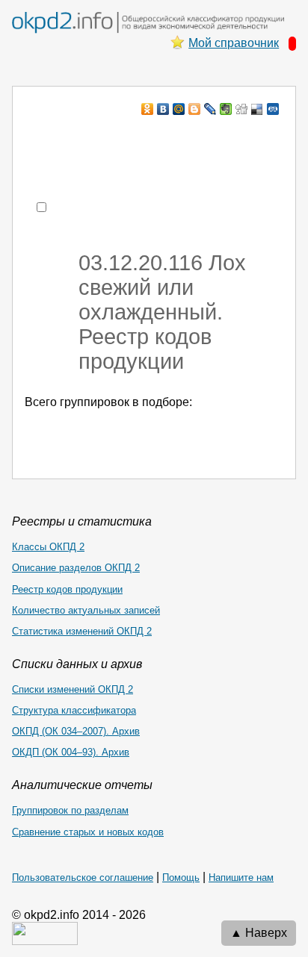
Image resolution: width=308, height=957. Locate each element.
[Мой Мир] (179, 109)
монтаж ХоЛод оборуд (162, 137)
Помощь (181, 877)
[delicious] (257, 109)
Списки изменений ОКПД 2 (72, 689)
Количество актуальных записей (86, 610)
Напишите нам (241, 877)
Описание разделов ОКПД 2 (76, 567)
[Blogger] (195, 109)
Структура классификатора (74, 710)
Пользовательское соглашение (82, 877)
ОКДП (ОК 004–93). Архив (70, 752)
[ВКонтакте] (163, 109)
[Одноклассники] (147, 109)
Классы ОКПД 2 (48, 546)
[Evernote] (226, 109)
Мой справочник (233, 43)
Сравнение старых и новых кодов (88, 832)
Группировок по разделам (70, 810)
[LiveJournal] (210, 109)
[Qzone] (273, 109)
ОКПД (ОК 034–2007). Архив (76, 731)
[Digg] (242, 109)
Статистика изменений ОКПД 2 (82, 631)
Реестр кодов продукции (67, 589)
